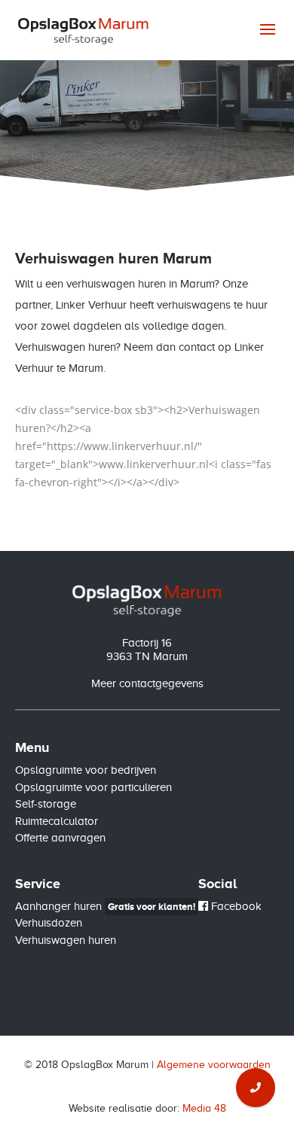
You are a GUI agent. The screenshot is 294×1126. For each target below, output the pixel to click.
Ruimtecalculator (56, 821)
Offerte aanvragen (60, 838)
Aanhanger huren (105, 906)
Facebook (235, 906)
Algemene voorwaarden (214, 1064)
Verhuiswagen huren (65, 940)
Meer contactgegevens (147, 683)
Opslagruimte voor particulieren (93, 787)
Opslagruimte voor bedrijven (85, 770)
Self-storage (45, 804)
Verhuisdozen (48, 923)
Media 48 (204, 1108)
